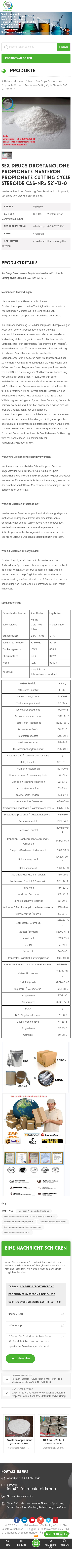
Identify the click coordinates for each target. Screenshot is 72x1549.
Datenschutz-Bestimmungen (21, 1533)
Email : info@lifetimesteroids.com (32, 1487)
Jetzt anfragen (58, 1534)
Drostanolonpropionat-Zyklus (53, 1221)
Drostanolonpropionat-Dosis (17, 1232)
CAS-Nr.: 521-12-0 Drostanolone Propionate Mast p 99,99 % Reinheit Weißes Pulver (53, 1442)
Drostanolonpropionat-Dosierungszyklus (22, 1227)
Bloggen (32, 1529)
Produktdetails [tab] (20, 263)
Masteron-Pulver (23, 81)
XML (67, 1529)
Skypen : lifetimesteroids (20, 1496)
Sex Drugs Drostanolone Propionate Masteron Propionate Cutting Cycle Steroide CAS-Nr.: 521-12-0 (34, 1295)
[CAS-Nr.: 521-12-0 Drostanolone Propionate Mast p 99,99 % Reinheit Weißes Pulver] (53, 1426)
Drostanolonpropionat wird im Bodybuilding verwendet (29, 1216)
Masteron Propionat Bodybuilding (34, 1211)
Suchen (63, 47)
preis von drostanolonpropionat (18, 1221)
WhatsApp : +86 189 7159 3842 (23, 1478)
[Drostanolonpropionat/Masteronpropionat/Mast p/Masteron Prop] (18, 1426)
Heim (7, 81)
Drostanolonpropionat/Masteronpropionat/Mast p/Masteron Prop (19, 1442)
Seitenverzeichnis (51, 1529)
